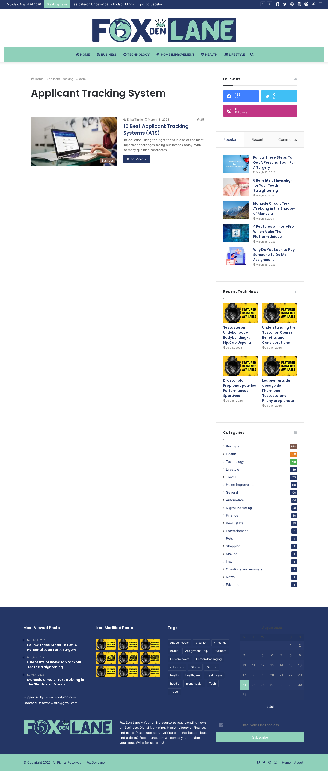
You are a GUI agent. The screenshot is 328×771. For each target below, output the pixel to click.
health (174, 675)
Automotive (235, 500)
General (232, 492)
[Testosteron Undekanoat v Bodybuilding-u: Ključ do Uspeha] (240, 313)
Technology (138, 54)
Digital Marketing (239, 508)
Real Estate (234, 523)
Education (233, 585)
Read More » (136, 159)
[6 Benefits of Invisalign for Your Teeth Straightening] (236, 187)
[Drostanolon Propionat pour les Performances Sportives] (240, 366)
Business (108, 54)
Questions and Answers (244, 569)
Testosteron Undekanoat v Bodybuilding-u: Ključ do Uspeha (117, 4)
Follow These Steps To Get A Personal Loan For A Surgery (274, 162)
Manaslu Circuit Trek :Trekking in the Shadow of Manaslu (274, 208)
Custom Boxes (179, 659)
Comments (287, 139)
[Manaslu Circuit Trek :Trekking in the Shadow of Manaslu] (236, 210)
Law (229, 561)
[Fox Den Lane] (164, 30)
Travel (231, 477)
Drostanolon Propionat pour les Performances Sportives (239, 388)
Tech (212, 683)
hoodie (174, 683)
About (298, 762)
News (230, 577)
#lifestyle (220, 642)
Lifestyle (236, 54)
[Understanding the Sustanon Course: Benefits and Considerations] (279, 313)
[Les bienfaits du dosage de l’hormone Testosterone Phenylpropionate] (279, 366)
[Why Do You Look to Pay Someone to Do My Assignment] (236, 256)
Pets (229, 538)
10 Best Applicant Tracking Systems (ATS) (155, 129)
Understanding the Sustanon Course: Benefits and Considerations (279, 335)
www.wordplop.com (61, 697)
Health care (214, 675)
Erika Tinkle (135, 119)
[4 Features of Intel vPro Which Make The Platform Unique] (236, 233)
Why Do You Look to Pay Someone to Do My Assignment (274, 254)
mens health (194, 683)
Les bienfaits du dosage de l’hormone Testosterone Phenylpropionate (278, 390)
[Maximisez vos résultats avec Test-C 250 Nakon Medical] (106, 671)
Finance (232, 515)
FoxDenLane (95, 762)
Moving (231, 554)
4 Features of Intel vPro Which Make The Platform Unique (273, 231)
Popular (230, 139)
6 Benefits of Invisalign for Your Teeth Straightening (273, 185)
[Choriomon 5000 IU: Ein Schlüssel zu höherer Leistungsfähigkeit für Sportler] (106, 644)
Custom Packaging (209, 659)
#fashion (201, 642)
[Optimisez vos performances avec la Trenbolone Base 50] (150, 658)
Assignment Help (196, 651)
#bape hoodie (179, 642)
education (177, 667)
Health (211, 54)
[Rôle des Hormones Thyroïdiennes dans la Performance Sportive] (128, 671)
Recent (257, 139)
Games (211, 667)
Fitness (195, 667)
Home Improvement (177, 54)
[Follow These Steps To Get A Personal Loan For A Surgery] (236, 164)
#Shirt (174, 651)
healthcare (192, 675)
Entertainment (237, 531)
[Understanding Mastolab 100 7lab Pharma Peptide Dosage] (150, 671)
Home (84, 54)
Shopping (233, 546)
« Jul (270, 707)
